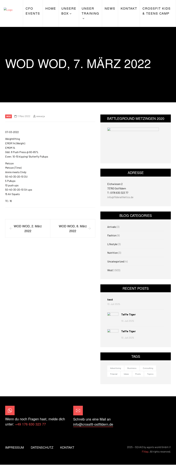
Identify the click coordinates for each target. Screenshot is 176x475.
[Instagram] (166, 416)
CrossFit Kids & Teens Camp (156, 10)
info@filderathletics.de (120, 197)
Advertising (115, 368)
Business (131, 368)
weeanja (40, 116)
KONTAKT (129, 8)
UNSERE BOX (68, 10)
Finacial (113, 374)
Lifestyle (112, 244)
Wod (8, 116)
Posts (138, 374)
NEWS (110, 8)
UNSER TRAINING (90, 10)
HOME (50, 8)
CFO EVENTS (33, 10)
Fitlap (145, 451)
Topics (150, 374)
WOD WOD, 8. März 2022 (73, 228)
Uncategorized (115, 261)
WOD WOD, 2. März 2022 (28, 228)
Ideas (126, 374)
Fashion (111, 235)
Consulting (148, 368)
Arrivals (111, 226)
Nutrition (112, 252)
